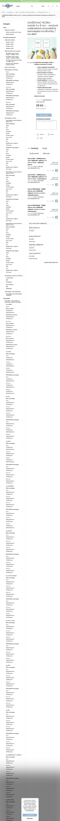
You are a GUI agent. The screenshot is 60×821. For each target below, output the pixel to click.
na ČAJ (8, 396)
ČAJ (7, 127)
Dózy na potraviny (10, 67)
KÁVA (7, 129)
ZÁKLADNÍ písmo (10, 76)
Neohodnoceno (47, 99)
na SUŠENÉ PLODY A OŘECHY (13, 755)
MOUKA (8, 133)
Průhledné (9, 282)
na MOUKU (9, 531)
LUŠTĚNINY (8, 131)
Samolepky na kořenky (11, 70)
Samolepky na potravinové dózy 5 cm (13, 121)
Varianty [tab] (34, 148)
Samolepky (6, 298)
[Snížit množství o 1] (48, 170)
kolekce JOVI (9, 46)
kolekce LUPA (9, 48)
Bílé (7, 280)
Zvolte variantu (44, 115)
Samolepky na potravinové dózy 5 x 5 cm (13, 172)
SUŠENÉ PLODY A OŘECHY (12, 143)
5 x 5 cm (8, 102)
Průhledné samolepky (12, 147)
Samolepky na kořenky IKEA (13, 291)
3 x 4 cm (8, 87)
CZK (43, 6)
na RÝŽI (8, 665)
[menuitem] (18, 6)
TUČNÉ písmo (9, 78)
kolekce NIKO (10, 44)
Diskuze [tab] (46, 153)
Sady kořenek (10, 34)
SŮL (7, 141)
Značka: (40, 101)
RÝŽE (7, 139)
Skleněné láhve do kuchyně (12, 51)
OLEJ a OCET (9, 137)
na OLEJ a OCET (10, 620)
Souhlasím (31, 815)
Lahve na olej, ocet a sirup (13, 32)
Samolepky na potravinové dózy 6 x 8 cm (13, 224)
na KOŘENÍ (9, 304)
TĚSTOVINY (8, 145)
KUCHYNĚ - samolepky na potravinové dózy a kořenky (13, 301)
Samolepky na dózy (10, 118)
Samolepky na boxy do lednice (13, 275)
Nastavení (30, 818)
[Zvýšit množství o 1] (53, 170)
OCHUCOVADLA (10, 135)
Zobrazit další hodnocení (51, 262)
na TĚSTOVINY (10, 800)
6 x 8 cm (8, 368)
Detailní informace (39, 96)
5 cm (7, 72)
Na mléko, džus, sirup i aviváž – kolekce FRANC (12, 57)
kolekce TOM (9, 42)
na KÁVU (8, 441)
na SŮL (8, 710)
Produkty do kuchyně (9, 37)
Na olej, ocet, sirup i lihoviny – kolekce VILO (14, 60)
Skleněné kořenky (10, 40)
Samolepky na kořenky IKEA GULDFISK (14, 294)
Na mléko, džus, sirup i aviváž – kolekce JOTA (12, 54)
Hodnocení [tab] (34, 153)
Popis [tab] (44, 148)
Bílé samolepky (10, 123)
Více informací (30, 810)
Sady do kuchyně (10, 30)
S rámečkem (9, 278)
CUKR (7, 125)
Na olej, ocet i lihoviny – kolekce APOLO (12, 64)
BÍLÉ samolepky (10, 74)
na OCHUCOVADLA (11, 576)
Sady (4, 27)
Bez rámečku (9, 284)
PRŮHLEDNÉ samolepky (12, 80)
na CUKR (8, 351)
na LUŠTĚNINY (10, 486)
